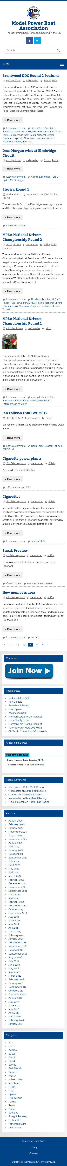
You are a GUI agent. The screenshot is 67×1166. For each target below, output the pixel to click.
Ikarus (13, 135)
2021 (10, 1042)
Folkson (58, 446)
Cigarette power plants (21, 458)
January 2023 (15, 850)
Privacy (33, 1147)
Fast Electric (51, 194)
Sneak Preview (15, 550)
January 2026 (15, 828)
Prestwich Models (11, 141)
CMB (28, 131)
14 (17, 644)
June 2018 (14, 964)
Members (13, 1083)
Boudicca (7, 131)
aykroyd (35, 397)
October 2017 (15, 990)
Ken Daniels (15, 701)
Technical (13, 1120)
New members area (18, 592)
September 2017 (17, 994)
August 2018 (15, 957)
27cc (39, 128)
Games (12, 1072)
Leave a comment (16, 128)
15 (24, 644)
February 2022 (16, 879)
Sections (7, 248)
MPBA (13, 180)
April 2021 (13, 898)
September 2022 (17, 857)
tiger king (27, 141)
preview (48, 583)
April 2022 (14, 872)
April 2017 (13, 1012)
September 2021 (17, 890)
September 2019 (17, 913)
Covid (11, 1061)
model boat (23, 135)
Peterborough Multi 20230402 (25, 727)
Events (47, 80)
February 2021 (16, 901)
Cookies (33, 1153)
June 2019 (14, 920)
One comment (14, 583)
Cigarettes (11, 496)
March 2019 (14, 931)
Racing (55, 160)
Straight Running (17, 1116)
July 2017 (13, 1001)
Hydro (5, 180)
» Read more (12, 120)
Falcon (5, 303)
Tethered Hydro (17, 1123)
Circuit (47, 160)
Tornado (6, 309)
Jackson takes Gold (19, 698)
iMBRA (12, 1075)
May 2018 (13, 968)
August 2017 (15, 998)
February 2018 (16, 979)
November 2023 (17, 839)
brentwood (19, 131)
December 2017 (17, 986)
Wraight (22, 404)
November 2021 (17, 887)
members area (35, 583)
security (35, 637)
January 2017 (15, 1023)
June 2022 (14, 864)
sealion (35, 541)
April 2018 (13, 972)
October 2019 (15, 909)
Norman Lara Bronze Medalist (25, 716)
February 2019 (16, 935)
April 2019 (13, 927)
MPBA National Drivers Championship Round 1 (22, 321)
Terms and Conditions (33, 1141)
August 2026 (15, 820)
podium (50, 138)
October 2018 (15, 950)
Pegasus (40, 138)
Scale (11, 1109)
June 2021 (14, 894)
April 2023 (14, 846)
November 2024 (17, 831)
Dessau (49, 446)
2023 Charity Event (18, 720)
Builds (51, 463)
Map (43, 760)
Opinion (12, 1094)
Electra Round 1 (15, 189)
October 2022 (16, 853)
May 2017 (13, 1009)
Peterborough (9, 404)
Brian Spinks (15, 709)
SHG (28, 487)
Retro (11, 1105)
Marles (33, 400)
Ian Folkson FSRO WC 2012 (24, 412)
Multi (54, 80)
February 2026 (16, 824)
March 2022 (14, 876)
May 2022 (13, 868)
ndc (21, 138)
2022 (11, 1046)
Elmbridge (44, 176)
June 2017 (14, 1005)
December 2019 (17, 905)
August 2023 (15, 842)
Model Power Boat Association (33, 25)
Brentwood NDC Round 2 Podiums (30, 75)
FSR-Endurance (40, 131)
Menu (7, 64)
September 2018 (17, 953)
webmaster (32, 80)
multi (33, 135)
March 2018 (14, 975)
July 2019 (13, 916)
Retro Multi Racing (18, 705)
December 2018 (17, 942)
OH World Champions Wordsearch (27, 731)
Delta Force (37, 446)
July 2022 (13, 861)
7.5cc (52, 128)
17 (37, 644)
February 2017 (16, 1020)
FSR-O (55, 176)
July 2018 (13, 961)
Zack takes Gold (17, 712)
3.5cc (46, 128)
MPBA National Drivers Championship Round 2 (22, 237)
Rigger (21, 180)
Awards (12, 1050)
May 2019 (13, 924)
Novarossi (29, 138)
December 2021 (17, 883)
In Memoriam (15, 1079)
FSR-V (53, 131)
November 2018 (17, 946)
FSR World (8, 449)
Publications (15, 1097)
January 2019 (15, 938)
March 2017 (14, 1016)
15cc (33, 128)
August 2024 (15, 835)
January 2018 (15, 983)
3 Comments (13, 487)
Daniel (44, 397)
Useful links (14, 1127)
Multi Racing (37, 303)
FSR (13, 303)
